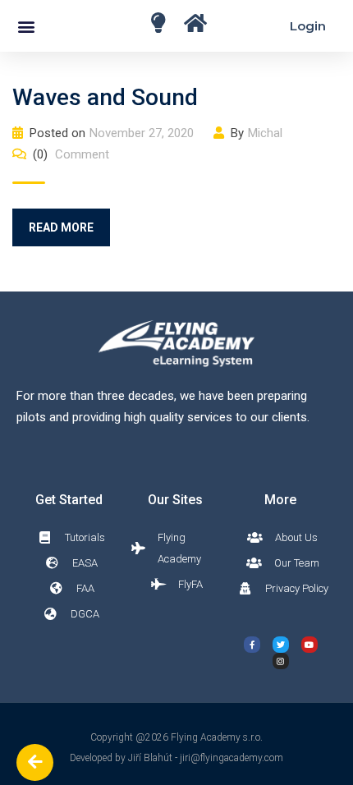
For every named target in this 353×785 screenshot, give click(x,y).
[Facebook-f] (252, 644)
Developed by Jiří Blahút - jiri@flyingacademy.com (176, 758)
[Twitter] (281, 644)
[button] (25, 25)
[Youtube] (309, 644)
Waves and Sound (105, 97)
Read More (61, 227)
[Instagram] (281, 661)
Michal (265, 133)
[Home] (158, 22)
